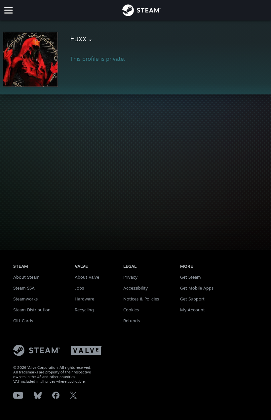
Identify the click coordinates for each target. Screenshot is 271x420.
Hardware (84, 298)
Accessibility (135, 288)
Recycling (84, 309)
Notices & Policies (141, 298)
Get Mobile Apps (196, 288)
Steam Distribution (32, 309)
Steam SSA (24, 288)
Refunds (131, 320)
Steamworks (25, 298)
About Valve (87, 277)
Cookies (131, 309)
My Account (192, 309)
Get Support (192, 298)
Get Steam (190, 277)
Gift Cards (23, 320)
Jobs (79, 288)
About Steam (26, 277)
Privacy (130, 277)
